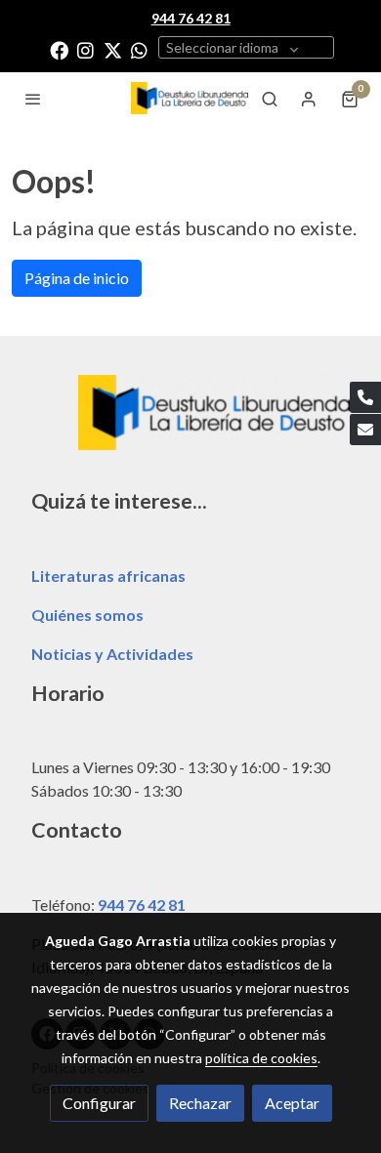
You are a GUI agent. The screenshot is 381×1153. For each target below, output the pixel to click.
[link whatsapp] (139, 49)
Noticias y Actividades (112, 653)
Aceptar (292, 1102)
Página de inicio (76, 277)
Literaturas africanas (108, 575)
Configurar (99, 1102)
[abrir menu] (33, 98)
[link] (189, 98)
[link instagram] (85, 49)
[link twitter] (113, 49)
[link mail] (365, 429)
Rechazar (200, 1102)
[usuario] (308, 98)
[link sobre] (190, 424)
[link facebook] (59, 49)
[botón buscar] (269, 98)
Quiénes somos (87, 614)
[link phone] (365, 397)
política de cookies (261, 1058)
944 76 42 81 (142, 904)
